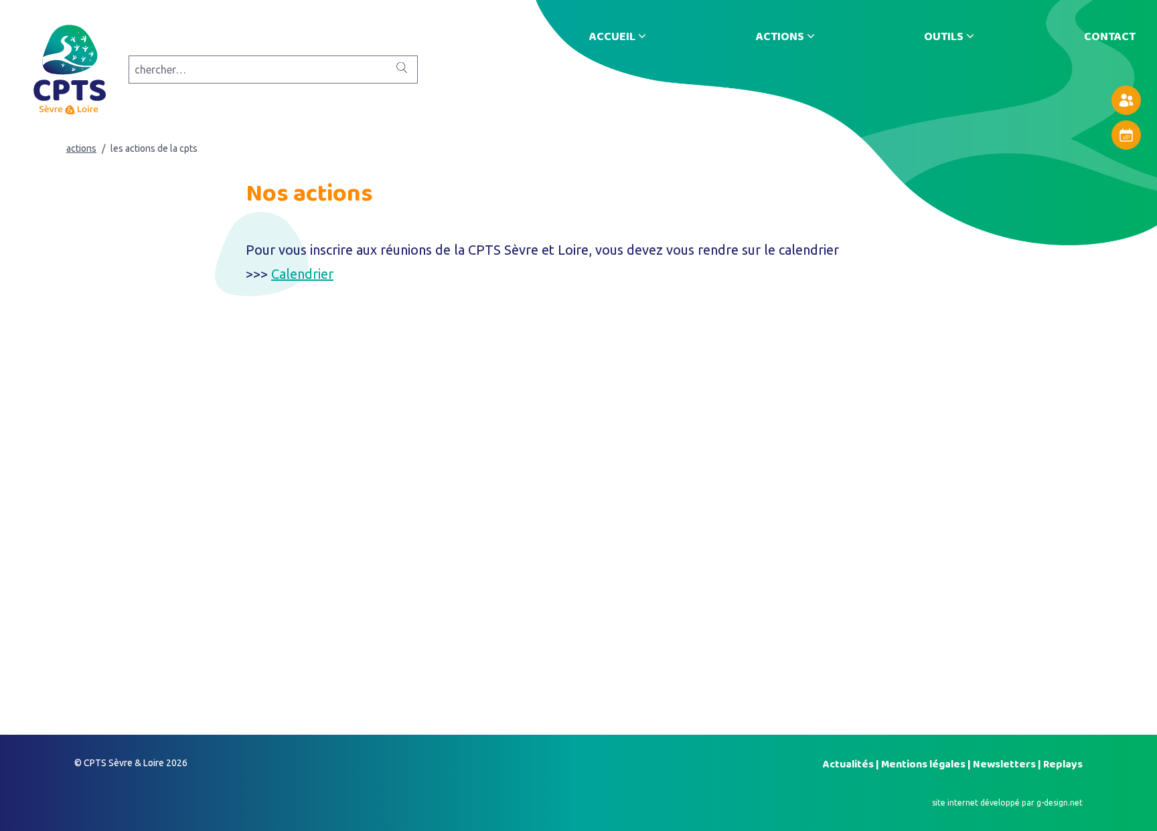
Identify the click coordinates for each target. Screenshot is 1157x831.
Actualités (849, 763)
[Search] (401, 67)
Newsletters (1005, 763)
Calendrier (302, 273)
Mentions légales (924, 763)
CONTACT (1110, 36)
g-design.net (1059, 802)
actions (81, 148)
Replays (1063, 763)
